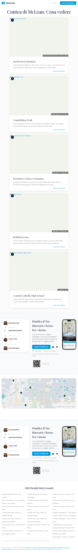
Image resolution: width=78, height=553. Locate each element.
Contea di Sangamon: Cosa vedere (64, 512)
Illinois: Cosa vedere (8, 503)
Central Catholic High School (28, 295)
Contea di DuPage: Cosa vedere (63, 528)
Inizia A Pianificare (41, 347)
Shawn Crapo (55, 114)
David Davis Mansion (24, 61)
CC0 (66, 289)
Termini (34, 547)
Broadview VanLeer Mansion (28, 178)
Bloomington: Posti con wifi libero (63, 537)
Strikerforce (56, 231)
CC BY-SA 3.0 (63, 172)
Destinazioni (28, 547)
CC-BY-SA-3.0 (63, 231)
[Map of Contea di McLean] (39, 393)
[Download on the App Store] (53, 347)
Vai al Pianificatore (68, 3)
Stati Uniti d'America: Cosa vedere (13, 500)
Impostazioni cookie (7, 549)
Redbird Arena (21, 237)
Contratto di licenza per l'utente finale (47, 547)
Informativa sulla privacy (63, 547)
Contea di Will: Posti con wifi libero (64, 515)
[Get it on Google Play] (57, 347)
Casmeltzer (56, 172)
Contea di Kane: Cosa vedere (62, 525)
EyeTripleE (61, 289)
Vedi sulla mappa (59, 71)
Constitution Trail (22, 120)
